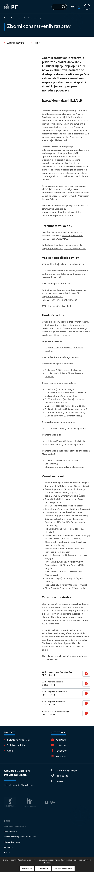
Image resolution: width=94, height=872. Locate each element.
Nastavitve (27, 868)
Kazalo (7, 853)
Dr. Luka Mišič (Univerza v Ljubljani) (63, 370)
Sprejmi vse (43, 868)
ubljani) (50, 377)
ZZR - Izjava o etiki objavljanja (57, 306)
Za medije (8, 847)
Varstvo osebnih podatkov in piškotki (20, 837)
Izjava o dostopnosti (12, 842)
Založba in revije (16, 18)
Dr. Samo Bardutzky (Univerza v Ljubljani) (65, 429)
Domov (6, 18)
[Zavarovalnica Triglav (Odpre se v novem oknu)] (50, 802)
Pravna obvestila (11, 832)
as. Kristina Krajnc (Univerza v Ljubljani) (65, 441)
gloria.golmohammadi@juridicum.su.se (64, 467)
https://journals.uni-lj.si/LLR (62, 101)
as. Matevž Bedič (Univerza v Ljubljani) (64, 445)
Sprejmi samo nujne (63, 868)
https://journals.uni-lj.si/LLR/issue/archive (64, 249)
